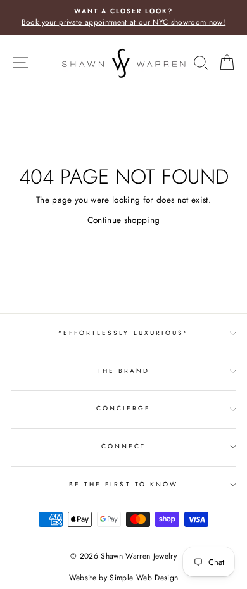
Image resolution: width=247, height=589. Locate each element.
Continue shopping (123, 219)
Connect (123, 446)
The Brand (124, 371)
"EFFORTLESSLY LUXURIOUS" (123, 333)
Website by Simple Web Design (124, 577)
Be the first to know (123, 484)
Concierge (123, 408)
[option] (123, 17)
